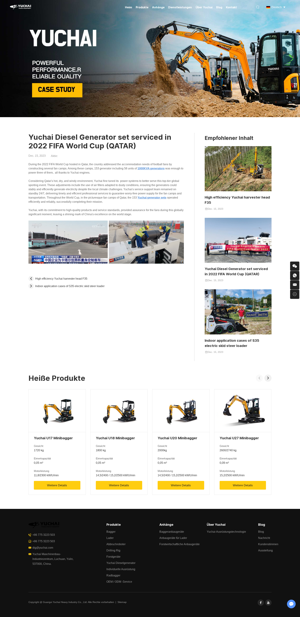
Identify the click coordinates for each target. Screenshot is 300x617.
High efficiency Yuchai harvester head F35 (237, 200)
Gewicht (38, 445)
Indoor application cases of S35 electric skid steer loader (232, 343)
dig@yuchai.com (42, 547)
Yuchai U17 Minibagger (53, 438)
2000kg (162, 450)
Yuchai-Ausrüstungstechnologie (226, 531)
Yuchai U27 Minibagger (239, 438)
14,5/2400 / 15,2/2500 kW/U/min (115, 475)
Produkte (142, 7)
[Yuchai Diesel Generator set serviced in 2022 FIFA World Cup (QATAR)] (238, 240)
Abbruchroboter (116, 544)
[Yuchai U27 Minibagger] (242, 410)
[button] (268, 378)
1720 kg (39, 450)
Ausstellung (265, 550)
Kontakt (231, 7)
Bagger (110, 531)
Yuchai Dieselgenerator (120, 562)
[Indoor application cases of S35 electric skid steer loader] (238, 311)
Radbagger (113, 575)
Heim (128, 7)
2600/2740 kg (228, 450)
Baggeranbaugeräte (171, 531)
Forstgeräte (113, 556)
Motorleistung (41, 470)
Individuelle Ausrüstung (120, 569)
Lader (110, 537)
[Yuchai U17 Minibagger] (57, 410)
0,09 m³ (224, 462)
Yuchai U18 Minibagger (115, 438)
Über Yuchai (204, 7)
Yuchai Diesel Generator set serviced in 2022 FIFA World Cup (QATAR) (236, 271)
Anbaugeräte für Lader (173, 537)
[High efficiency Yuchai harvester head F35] (238, 168)
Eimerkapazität (42, 458)
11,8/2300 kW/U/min (46, 475)
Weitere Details (57, 485)
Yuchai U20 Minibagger (177, 438)
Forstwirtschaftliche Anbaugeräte (179, 544)
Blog (219, 7)
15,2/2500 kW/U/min (232, 475)
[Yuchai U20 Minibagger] (180, 410)
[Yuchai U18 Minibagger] (119, 410)
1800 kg (101, 450)
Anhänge (158, 7)
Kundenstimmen (268, 544)
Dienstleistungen (180, 7)
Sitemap (122, 602)
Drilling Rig (113, 550)
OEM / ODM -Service (119, 581)
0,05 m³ (38, 462)
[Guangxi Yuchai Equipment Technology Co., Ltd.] (20, 7)
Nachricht (264, 537)
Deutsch (277, 7)
